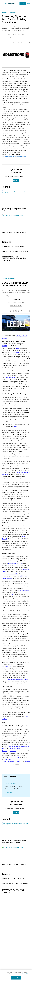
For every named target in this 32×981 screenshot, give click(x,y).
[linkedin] (13, 42)
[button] (3, 4)
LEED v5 (16, 352)
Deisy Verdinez (16, 299)
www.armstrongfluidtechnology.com (15, 156)
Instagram (11, 761)
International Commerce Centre (18, 679)
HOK (12, 594)
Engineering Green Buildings (9, 12)
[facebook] (10, 42)
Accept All (16, 977)
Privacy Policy (25, 973)
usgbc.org (16, 757)
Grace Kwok (8, 666)
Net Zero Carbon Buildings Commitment (16, 74)
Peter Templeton (10, 377)
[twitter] (16, 42)
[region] (16, 975)
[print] (29, 42)
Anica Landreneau (23, 590)
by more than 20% (12, 574)
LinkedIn (27, 761)
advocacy (13, 751)
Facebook (18, 761)
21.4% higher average (15, 563)
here (15, 426)
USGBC (4, 346)
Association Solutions (8, 278)
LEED (17, 348)
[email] (21, 42)
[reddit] (18, 42)
